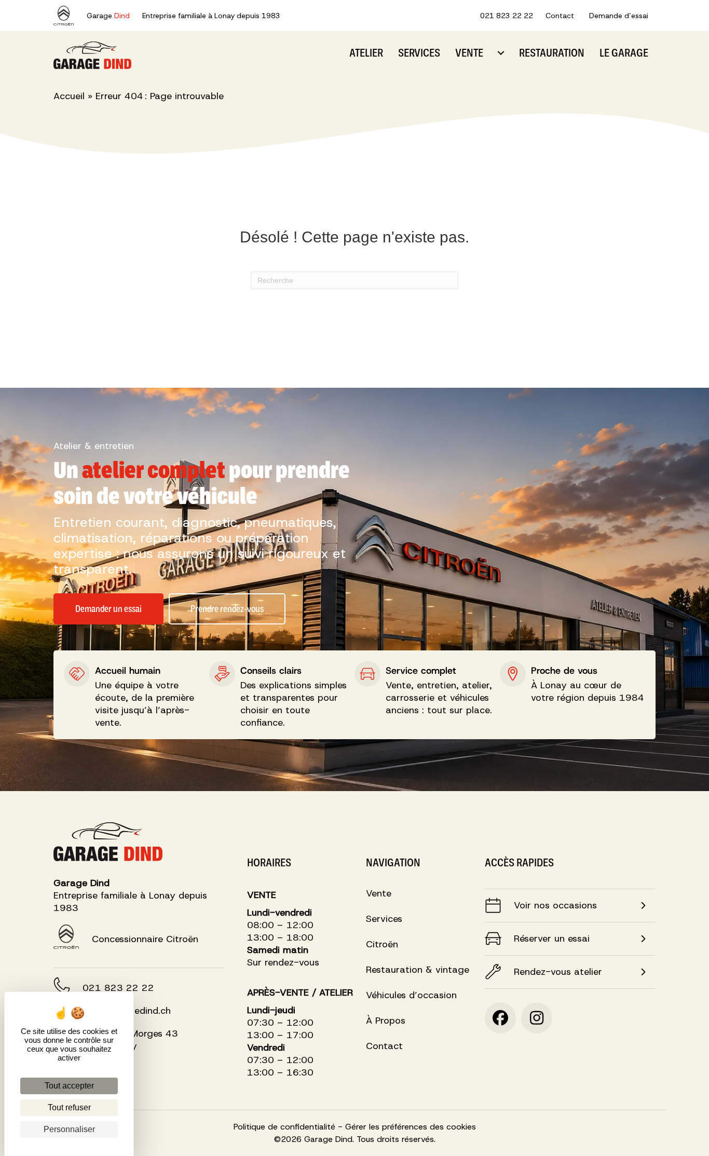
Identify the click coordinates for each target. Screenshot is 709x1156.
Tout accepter (69, 1085)
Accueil (69, 96)
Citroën (382, 945)
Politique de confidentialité (284, 1126)
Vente (469, 52)
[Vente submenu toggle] (500, 53)
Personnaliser (69, 1129)
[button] (645, 905)
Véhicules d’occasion (411, 995)
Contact (560, 15)
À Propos (385, 1021)
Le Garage (623, 52)
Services (419, 52)
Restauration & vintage (417, 970)
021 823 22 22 (506, 15)
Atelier (366, 52)
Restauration (551, 52)
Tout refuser (69, 1107)
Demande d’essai (618, 15)
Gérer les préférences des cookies (410, 1126)
